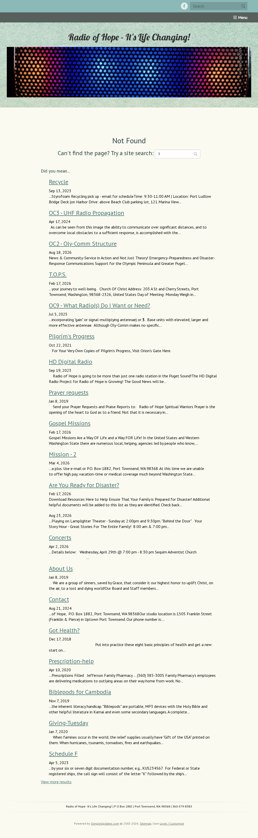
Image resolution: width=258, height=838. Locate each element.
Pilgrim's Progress (71, 336)
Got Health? (64, 630)
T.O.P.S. (58, 274)
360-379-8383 (182, 806)
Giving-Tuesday (68, 723)
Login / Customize (172, 823)
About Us (61, 568)
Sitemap (145, 823)
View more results (56, 781)
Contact (59, 599)
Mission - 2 (62, 454)
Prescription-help (71, 661)
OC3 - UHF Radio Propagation (86, 213)
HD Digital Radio (70, 362)
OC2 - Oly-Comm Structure (83, 243)
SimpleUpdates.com (105, 823)
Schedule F (63, 754)
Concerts (60, 537)
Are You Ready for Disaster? (84, 485)
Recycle (58, 182)
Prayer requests (68, 392)
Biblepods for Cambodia (80, 692)
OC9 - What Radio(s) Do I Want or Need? (99, 305)
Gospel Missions (69, 423)
